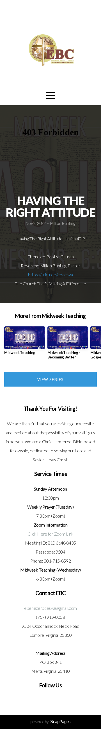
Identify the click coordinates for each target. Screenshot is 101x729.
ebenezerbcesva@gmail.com (50, 608)
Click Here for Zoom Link (50, 533)
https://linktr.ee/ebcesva (50, 274)
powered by (50, 721)
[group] (24, 342)
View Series (50, 379)
